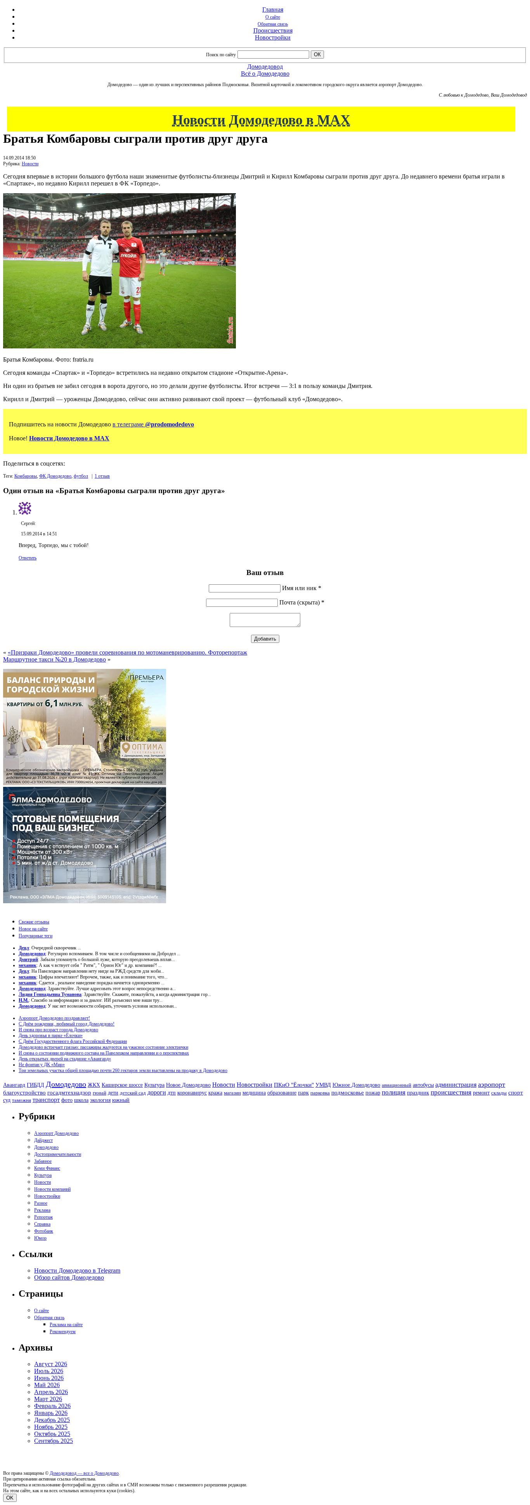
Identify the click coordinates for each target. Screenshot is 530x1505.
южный (121, 1100)
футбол (81, 476)
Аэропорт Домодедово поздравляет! (54, 1018)
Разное (40, 1203)
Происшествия (273, 30)
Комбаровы (25, 476)
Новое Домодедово (188, 1085)
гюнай (99, 1093)
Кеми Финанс (47, 1168)
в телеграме (153, 424)
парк (303, 1092)
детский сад (133, 1093)
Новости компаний (52, 1189)
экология (100, 1100)
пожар (372, 1093)
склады (499, 1093)
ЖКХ (94, 1085)
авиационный (396, 1085)
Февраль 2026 (52, 1406)
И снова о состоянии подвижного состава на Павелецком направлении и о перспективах (104, 1053)
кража (215, 1093)
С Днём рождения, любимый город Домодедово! (66, 1024)
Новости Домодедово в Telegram (77, 1270)
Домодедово (66, 1084)
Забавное (43, 1161)
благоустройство (24, 1092)
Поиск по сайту (221, 54)
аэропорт (491, 1084)
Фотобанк (43, 1231)
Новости (30, 163)
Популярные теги (35, 936)
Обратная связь (273, 24)
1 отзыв (102, 476)
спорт (515, 1092)
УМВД (323, 1085)
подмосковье (347, 1092)
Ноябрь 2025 (51, 1427)
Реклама (42, 1210)
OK (10, 1498)
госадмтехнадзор (69, 1092)
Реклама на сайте (66, 1324)
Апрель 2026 (51, 1392)
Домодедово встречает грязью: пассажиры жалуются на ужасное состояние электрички (103, 1047)
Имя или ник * (301, 588)
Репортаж (43, 1217)
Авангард (14, 1085)
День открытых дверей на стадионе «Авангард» (65, 1059)
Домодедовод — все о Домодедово (84, 1473)
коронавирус (192, 1093)
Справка (42, 1224)
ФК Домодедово (55, 476)
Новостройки (273, 37)
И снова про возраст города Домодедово (58, 1029)
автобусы (423, 1085)
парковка (320, 1093)
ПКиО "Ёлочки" (294, 1085)
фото (67, 1100)
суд (6, 1100)
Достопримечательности (57, 1154)
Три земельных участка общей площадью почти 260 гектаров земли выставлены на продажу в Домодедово (123, 1070)
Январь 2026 (51, 1413)
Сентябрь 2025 (53, 1440)
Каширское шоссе (122, 1085)
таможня (21, 1100)
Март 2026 (48, 1399)
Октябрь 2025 (52, 1434)
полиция (393, 1092)
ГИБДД (35, 1085)
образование (281, 1093)
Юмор (40, 1238)
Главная (272, 9)
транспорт (46, 1099)
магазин (232, 1093)
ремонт (481, 1093)
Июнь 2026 (49, 1378)
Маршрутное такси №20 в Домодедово (54, 659)
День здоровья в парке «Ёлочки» (51, 1035)
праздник (418, 1092)
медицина (254, 1093)
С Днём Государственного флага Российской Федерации (73, 1041)
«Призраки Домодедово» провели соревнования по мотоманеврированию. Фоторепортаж (127, 652)
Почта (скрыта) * (301, 602)
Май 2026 (47, 1385)
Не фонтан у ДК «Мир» (42, 1064)
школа (81, 1100)
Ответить (27, 558)
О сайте (272, 17)
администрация (455, 1084)
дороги (156, 1092)
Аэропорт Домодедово (56, 1133)
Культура (154, 1085)
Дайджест (43, 1140)
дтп (172, 1092)
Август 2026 (50, 1364)
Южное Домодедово (356, 1085)
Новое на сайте (33, 929)
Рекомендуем (63, 1331)
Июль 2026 (48, 1371)
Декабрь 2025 (52, 1420)
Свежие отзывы (34, 922)
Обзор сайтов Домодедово (69, 1277)
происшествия (451, 1092)
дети (113, 1092)
